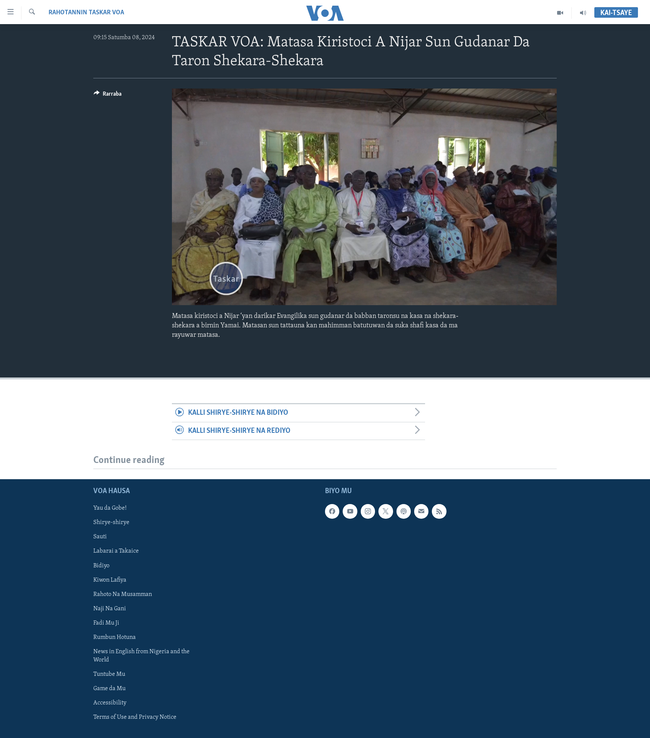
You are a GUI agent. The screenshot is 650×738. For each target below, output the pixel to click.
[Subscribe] (421, 511)
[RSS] (439, 511)
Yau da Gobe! (110, 508)
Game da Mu (109, 689)
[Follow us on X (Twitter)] (385, 511)
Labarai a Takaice (116, 552)
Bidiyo (101, 566)
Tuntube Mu (109, 674)
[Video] (560, 12)
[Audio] (583, 12)
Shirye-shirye (111, 523)
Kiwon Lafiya (109, 580)
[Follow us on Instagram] (368, 511)
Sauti (100, 537)
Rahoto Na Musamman (122, 594)
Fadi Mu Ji (106, 623)
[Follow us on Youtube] (350, 511)
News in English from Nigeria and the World (141, 656)
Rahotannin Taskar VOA (86, 12)
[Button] (107, 96)
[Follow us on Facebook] (332, 511)
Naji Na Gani (109, 609)
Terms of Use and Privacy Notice (134, 717)
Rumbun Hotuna (114, 637)
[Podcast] (403, 511)
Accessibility (109, 703)
